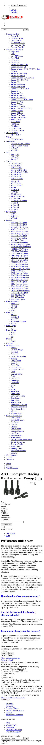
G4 (12, 328)
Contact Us (10, 727)
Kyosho (9, 161)
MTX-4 (14, 218)
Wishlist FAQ (11, 725)
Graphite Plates (16, 374)
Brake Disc (15, 365)
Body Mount (16, 361)
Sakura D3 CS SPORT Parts (22, 100)
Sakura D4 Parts (17, 102)
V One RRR (16, 198)
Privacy (9, 712)
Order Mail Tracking (14, 730)
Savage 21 (15, 155)
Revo (13, 341)
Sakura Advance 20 (18, 98)
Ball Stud (14, 354)
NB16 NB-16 (16, 135)
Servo (13, 389)
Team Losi (10, 312)
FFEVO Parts (16, 119)
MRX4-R (14, 216)
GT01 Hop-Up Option (19, 293)
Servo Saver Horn (18, 396)
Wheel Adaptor (16, 413)
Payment (9, 706)
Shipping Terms (12, 708)
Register (14, 12)
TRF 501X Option (18, 299)
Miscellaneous (11, 455)
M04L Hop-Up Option (19, 227)
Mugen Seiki (11, 212)
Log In (13, 10)
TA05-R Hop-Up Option (20, 269)
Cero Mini (15, 58)
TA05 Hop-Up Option (19, 273)
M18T (13, 332)
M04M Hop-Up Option (20, 229)
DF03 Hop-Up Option (19, 255)
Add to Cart (6, 525)
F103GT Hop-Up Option (20, 244)
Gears (13, 372)
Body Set (14, 363)
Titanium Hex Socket (19, 405)
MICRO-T (15, 317)
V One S (14, 209)
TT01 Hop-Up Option (19, 280)
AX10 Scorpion (17, 139)
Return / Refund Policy (15, 710)
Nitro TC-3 (15, 304)
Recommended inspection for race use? (20, 631)
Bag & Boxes (16, 418)
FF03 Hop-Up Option (19, 264)
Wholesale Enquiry (13, 732)
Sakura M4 (15, 91)
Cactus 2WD (16, 128)
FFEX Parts (15, 122)
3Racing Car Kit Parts (14, 49)
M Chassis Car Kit (18, 43)
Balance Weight (17, 350)
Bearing (14, 359)
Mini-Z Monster (17, 179)
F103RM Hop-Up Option (21, 247)
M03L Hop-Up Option (19, 231)
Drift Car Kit (16, 40)
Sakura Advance (17, 95)
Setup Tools (15, 446)
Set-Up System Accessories (21, 440)
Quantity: (4, 520)
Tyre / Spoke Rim (17, 409)
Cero (13, 54)
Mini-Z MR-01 (16, 176)
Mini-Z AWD (16, 165)
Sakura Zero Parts (18, 115)
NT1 (12, 334)
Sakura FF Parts (17, 104)
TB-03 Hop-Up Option (20, 275)
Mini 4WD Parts (17, 240)
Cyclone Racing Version (20, 144)
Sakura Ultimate (17, 111)
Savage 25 (15, 157)
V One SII (15, 207)
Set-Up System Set (18, 442)
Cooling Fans (16, 367)
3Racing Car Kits (12, 34)
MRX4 (13, 214)
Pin (12, 387)
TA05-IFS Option (18, 271)
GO (26, 30)
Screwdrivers (16, 437)
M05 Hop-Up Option (19, 225)
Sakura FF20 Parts (18, 84)
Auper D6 (15, 51)
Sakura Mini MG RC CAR (21, 108)
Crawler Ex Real (17, 130)
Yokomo (9, 343)
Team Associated (12, 301)
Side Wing (15, 400)
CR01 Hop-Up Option (19, 260)
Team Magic (11, 326)
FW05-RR (15, 190)
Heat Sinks (15, 378)
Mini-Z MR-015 (17, 174)
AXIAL (9, 137)
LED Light (15, 380)
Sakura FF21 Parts (18, 87)
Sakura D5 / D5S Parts (19, 80)
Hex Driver (15, 433)
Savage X (14, 159)
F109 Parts (15, 124)
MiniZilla (14, 150)
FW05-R (14, 192)
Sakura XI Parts (17, 113)
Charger (14, 424)
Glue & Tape (16, 429)
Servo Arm (15, 391)
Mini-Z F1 (15, 181)
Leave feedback (7, 660)
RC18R (14, 306)
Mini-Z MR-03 (16, 168)
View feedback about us (10, 658)
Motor (13, 385)
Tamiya (9, 220)
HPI (7, 152)
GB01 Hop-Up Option (19, 288)
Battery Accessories (18, 356)
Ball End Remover (18, 420)
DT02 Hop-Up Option (19, 253)
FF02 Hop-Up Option (19, 266)
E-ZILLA (14, 148)
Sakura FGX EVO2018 (20, 89)
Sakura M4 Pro (16, 93)
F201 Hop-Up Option (19, 251)
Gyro (13, 376)
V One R (14, 203)
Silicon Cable (16, 402)
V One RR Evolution (19, 201)
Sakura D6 (15, 82)
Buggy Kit (15, 36)
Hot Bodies (10, 141)
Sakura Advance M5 (19, 73)
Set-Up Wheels (16, 444)
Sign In (4, 653)
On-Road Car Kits (18, 45)
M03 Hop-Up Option (19, 236)
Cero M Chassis (17, 56)
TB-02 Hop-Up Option (20, 277)
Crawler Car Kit (17, 38)
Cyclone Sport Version (19, 146)
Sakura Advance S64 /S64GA (22, 78)
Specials (9, 457)
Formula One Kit (17, 47)
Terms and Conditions (14, 715)
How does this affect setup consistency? (20, 596)
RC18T (14, 308)
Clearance (10, 459)
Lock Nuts (15, 383)
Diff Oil (14, 427)
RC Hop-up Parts (12, 345)
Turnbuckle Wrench (18, 451)
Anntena (14, 348)
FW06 (13, 187)
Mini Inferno (16, 183)
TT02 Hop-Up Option (19, 284)
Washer (13, 411)
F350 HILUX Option (19, 262)
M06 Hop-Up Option (19, 223)
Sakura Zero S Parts (18, 117)
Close (11, 653)
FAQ (8, 536)
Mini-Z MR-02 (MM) (19, 172)
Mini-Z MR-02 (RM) (19, 170)
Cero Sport (15, 60)
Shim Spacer (16, 398)
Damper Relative (17, 369)
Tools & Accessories (14, 416)
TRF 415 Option (17, 297)
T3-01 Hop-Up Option (19, 286)
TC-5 (13, 310)
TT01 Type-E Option (19, 282)
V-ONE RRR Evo (18, 196)
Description (10, 533)
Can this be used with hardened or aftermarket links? (18, 613)
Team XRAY (11, 330)
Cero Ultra (15, 62)
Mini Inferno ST (17, 185)
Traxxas (9, 339)
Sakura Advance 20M (19, 65)
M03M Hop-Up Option (20, 233)
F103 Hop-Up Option (19, 242)
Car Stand (14, 422)
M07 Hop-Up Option (19, 238)
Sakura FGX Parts (18, 106)
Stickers (14, 453)
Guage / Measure (17, 431)
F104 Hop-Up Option (19, 249)
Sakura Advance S (18, 76)
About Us (9, 704)
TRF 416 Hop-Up (18, 295)
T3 (12, 337)
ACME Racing (12, 133)
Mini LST (14, 319)
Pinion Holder (16, 435)
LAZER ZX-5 (16, 163)
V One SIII (15, 205)
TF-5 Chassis (16, 194)
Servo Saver (15, 394)
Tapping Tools (16, 448)
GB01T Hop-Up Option (20, 291)
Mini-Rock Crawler (18, 321)
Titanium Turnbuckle (19, 407)
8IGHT (13, 315)
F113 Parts (15, 126)
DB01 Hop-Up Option (19, 258)
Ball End (14, 352)
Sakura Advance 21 (18, 67)
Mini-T (13, 323)
